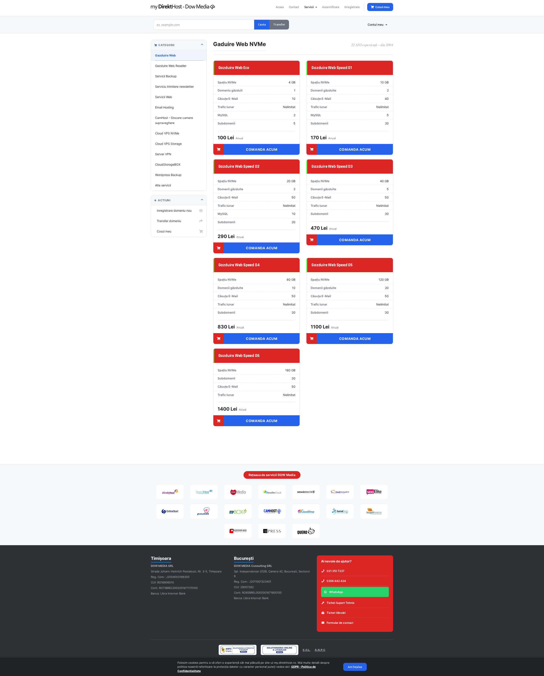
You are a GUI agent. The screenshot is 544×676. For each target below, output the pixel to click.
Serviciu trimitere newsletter (174, 86)
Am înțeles (355, 667)
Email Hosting (164, 107)
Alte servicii (163, 185)
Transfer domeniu (168, 221)
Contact (294, 7)
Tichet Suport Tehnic (341, 602)
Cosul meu (163, 231)
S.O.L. (306, 650)
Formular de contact (340, 622)
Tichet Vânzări (336, 612)
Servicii (309, 7)
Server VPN (163, 154)
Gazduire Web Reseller (170, 66)
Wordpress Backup (168, 175)
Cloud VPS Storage (168, 143)
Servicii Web (163, 97)
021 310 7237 (335, 571)
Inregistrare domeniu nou (173, 210)
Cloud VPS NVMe (167, 133)
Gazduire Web (165, 55)
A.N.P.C (320, 650)
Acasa (280, 7)
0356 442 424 (336, 581)
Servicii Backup (166, 76)
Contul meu (376, 24)
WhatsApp (336, 592)
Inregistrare (352, 7)
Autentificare (330, 7)
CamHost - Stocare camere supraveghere (174, 120)
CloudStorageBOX (167, 164)
